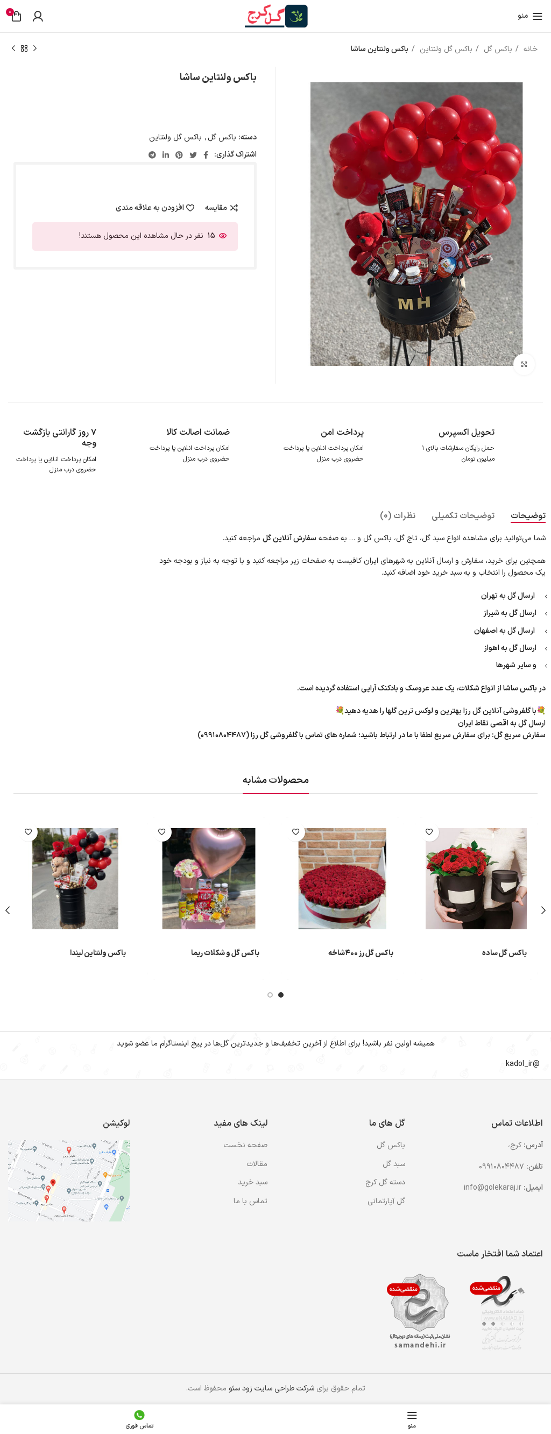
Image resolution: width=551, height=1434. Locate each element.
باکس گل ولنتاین (445, 49)
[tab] (528, 516)
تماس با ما (250, 1201)
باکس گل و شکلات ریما (225, 953)
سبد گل (394, 1164)
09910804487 (501, 1166)
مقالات (256, 1164)
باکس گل (497, 49)
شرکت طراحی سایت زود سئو (270, 1388)
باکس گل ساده (504, 953)
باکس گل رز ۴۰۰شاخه (360, 953)
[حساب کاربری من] (37, 16)
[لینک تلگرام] (152, 155)
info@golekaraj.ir (492, 1187)
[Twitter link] (193, 155)
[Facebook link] (205, 155)
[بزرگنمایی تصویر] (524, 364)
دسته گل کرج (385, 1182)
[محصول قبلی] (35, 49)
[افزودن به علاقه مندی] (429, 832)
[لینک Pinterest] (179, 155)
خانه (529, 49)
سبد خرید (252, 1182)
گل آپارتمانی (386, 1201)
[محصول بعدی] (13, 49)
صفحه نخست (245, 1145)
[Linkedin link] (165, 155)
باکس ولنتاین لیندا (98, 953)
